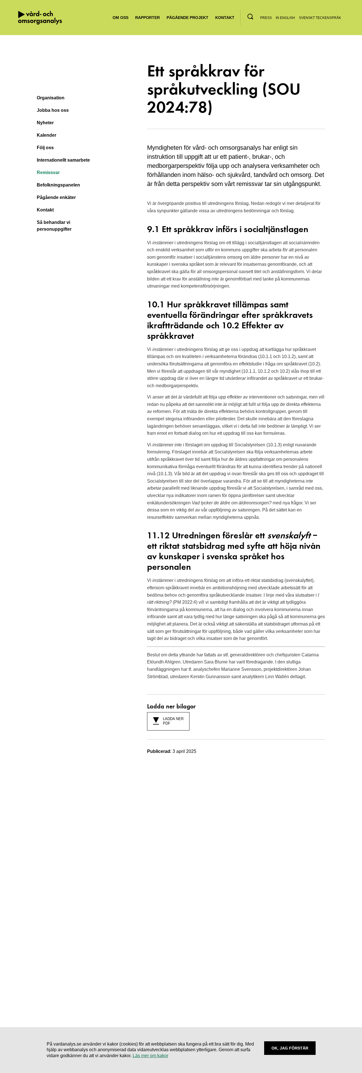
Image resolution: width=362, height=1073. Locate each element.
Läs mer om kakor (150, 1055)
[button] (250, 16)
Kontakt (224, 17)
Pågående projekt (187, 17)
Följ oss (45, 147)
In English (285, 18)
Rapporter (147, 17)
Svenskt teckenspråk (320, 18)
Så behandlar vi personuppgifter (54, 226)
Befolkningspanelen (58, 185)
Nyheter (45, 122)
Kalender (46, 135)
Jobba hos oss (53, 110)
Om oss (120, 17)
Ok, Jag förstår (290, 1048)
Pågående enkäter (56, 197)
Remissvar (48, 172)
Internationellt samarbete (63, 160)
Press (266, 18)
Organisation (50, 97)
